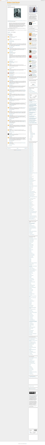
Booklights (30, 259)
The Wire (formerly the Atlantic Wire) (33, 92)
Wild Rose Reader (31, 331)
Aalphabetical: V (31, 169)
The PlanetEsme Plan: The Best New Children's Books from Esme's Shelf (33, 321)
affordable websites (18, 45)
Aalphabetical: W (31, 170)
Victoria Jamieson (31, 354)
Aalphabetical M (30, 144)
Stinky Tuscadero (31, 314)
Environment (30, 182)
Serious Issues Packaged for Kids (32, 211)
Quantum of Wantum (31, 369)
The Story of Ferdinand (34, 55)
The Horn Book (30, 233)
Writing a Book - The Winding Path (32, 333)
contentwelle (18, 116)
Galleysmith (30, 276)
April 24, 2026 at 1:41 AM (11, 118)
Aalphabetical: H (31, 155)
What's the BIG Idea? (31, 330)
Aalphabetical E (30, 143)
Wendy (30, 329)
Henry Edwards (10, 75)
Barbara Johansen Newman (33, 396)
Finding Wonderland (31, 275)
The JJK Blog (30, 353)
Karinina (30, 364)
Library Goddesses (31, 290)
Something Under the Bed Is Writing (33, 312)
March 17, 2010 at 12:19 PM (12, 37)
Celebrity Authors (31, 181)
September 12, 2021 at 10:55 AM (12, 50)
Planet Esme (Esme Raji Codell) (32, 347)
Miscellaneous (30, 199)
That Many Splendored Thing (32, 212)
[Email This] (12, 32)
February (31, 136)
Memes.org (30, 366)
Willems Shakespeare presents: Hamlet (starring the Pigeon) (34, 65)
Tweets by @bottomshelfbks (32, 30)
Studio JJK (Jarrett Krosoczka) (32, 352)
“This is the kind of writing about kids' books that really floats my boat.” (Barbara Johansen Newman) (33, 118)
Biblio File (30, 248)
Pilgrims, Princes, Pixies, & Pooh (32, 297)
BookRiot (30, 177)
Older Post (26, 148)
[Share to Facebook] (14, 32)
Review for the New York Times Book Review (34, 70)
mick (9, 68)
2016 (30, 126)
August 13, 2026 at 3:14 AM (12, 144)
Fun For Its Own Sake (32, 134)
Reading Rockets (31, 232)
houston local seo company (23, 90)
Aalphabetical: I (30, 156)
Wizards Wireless (31, 332)
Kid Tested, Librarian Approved (32, 287)
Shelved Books (30, 310)
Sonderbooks (30, 313)
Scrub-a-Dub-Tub (31, 306)
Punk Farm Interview (31, 209)
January (31, 137)
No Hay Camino (30, 367)
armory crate (10, 124)
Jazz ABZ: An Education (31, 191)
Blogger (25, 443)
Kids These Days (31, 193)
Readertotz (30, 304)
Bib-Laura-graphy (31, 247)
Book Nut (30, 258)
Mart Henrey (10, 51)
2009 (30, 138)
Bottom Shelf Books (13, 2)
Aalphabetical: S (31, 166)
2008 (30, 139)
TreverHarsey (10, 47)
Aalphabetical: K (31, 158)
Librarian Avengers (31, 289)
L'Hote (30, 365)
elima (9, 93)
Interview (30, 190)
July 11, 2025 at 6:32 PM (11, 67)
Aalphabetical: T (31, 167)
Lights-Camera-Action (31, 194)
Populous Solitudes (31, 368)
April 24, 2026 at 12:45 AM (11, 113)
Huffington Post (30, 90)
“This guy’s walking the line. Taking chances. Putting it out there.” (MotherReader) (32, 112)
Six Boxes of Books (31, 311)
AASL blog (30, 243)
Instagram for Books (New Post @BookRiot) (34, 38)
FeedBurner (34, 85)
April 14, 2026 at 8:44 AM (11, 109)
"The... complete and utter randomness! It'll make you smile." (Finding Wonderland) (32, 116)
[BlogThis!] (13, 32)
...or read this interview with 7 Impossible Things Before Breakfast (33, 376)
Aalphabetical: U (31, 168)
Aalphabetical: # (30, 146)
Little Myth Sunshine (31, 195)
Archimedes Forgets (31, 245)
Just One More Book (31, 286)
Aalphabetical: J (30, 157)
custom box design (22, 48)
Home (17, 148)
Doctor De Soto (33, 33)
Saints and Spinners (31, 305)
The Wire (30, 213)
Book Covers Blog (31, 256)
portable (10, 136)
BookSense (30, 224)
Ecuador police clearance (18, 77)
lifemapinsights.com (20, 112)
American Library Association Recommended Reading (32, 223)
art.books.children (31, 246)
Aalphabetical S (30, 145)
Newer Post (9, 148)
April (30, 131)
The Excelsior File (31, 316)
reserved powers (14, 99)
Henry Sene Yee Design (31, 279)
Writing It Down (30, 334)
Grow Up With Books (31, 278)
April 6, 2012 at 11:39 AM (11, 41)
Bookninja (30, 260)
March (31, 132)
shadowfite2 (10, 130)
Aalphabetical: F (31, 153)
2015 (30, 127)
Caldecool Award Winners (31, 180)
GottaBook (30, 277)
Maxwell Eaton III (31, 346)
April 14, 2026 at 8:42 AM (11, 105)
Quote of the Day (31, 210)
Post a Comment (10, 145)
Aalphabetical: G (31, 154)
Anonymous (10, 80)
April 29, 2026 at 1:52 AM (11, 135)
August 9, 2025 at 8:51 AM (11, 74)
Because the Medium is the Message (33, 357)
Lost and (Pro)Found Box (31, 198)
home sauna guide (11, 139)
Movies (30, 200)
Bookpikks (30, 261)
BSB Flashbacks (31, 178)
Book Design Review (31, 257)
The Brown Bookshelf (31, 315)
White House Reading (32, 133)
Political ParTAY (30, 208)
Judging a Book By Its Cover (32, 192)
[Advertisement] (32, 381)
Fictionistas (30, 274)
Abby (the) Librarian (31, 244)
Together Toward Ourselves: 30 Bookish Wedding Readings (34, 75)
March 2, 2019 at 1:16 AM (11, 46)
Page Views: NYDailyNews (32, 91)
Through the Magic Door (31, 234)
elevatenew (24, 94)
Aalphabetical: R (31, 165)
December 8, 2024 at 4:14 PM (12, 53)
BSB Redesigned (31, 179)
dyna (9, 119)
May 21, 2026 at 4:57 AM (11, 140)
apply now (12, 52)
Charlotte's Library (31, 267)
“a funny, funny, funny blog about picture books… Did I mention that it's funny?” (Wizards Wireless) (33, 121)
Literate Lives (30, 291)
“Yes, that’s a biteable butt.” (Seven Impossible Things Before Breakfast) (33, 122)
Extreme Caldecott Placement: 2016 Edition (34, 50)
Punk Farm (30, 348)
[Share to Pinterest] (15, 32)
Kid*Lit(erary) (30, 288)
